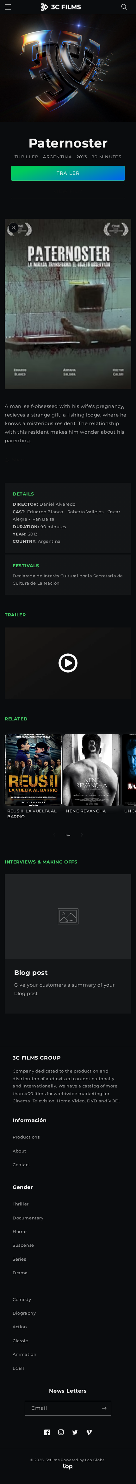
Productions (26, 1136)
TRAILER (68, 173)
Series (19, 1259)
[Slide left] (54, 835)
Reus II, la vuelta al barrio (32, 813)
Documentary (28, 1217)
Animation (24, 1354)
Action (20, 1326)
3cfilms (53, 1460)
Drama (20, 1272)
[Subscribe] (104, 1408)
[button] (8, 7)
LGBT (18, 1368)
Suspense (23, 1245)
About (19, 1150)
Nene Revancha (86, 810)
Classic (20, 1340)
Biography (24, 1313)
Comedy (22, 1299)
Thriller (21, 1203)
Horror (20, 1231)
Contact (21, 1164)
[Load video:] (68, 663)
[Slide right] (82, 835)
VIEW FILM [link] (68, 191)
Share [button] (19, 460)
